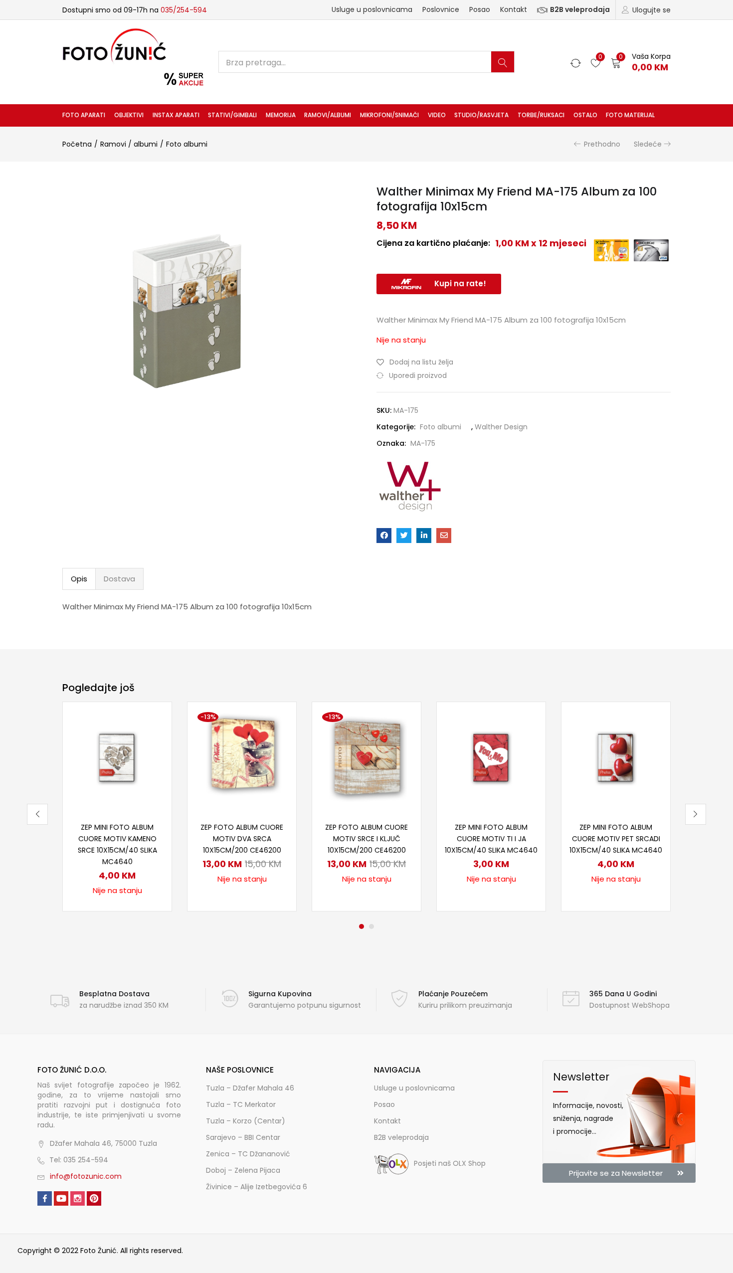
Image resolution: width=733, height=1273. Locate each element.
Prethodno (602, 144)
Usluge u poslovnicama (372, 9)
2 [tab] (371, 926)
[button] (641, 62)
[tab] (79, 579)
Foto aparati (83, 115)
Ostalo (585, 115)
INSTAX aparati (176, 115)
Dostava (119, 578)
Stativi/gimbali (232, 115)
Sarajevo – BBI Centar (243, 1137)
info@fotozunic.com (86, 1176)
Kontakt (513, 9)
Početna (77, 144)
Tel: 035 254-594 (78, 1160)
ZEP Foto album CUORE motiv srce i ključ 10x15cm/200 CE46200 (366, 838)
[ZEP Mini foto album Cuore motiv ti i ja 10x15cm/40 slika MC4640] (491, 756)
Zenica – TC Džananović (248, 1154)
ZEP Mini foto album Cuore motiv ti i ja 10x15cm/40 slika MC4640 (491, 838)
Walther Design (501, 427)
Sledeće (648, 144)
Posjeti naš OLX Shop (450, 1163)
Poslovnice (440, 9)
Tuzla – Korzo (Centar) (245, 1121)
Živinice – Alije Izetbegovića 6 (256, 1187)
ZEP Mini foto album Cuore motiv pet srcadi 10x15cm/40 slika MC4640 (615, 838)
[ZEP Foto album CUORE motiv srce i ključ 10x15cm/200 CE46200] (366, 756)
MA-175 (422, 443)
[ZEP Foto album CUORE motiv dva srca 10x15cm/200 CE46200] (241, 756)
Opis (79, 578)
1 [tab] (361, 926)
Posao (479, 9)
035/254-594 (184, 10)
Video (437, 115)
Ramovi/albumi (327, 115)
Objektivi (129, 115)
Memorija (281, 115)
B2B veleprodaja (580, 9)
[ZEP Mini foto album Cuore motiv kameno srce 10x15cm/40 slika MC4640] (117, 756)
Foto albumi (186, 144)
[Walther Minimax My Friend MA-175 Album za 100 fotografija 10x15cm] (383, 535)
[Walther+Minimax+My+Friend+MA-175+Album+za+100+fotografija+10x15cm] (403, 535)
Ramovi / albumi (129, 144)
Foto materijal (630, 115)
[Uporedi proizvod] (152, 738)
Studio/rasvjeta (481, 115)
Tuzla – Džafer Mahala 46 (250, 1088)
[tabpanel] (117, 806)
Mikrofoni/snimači (389, 115)
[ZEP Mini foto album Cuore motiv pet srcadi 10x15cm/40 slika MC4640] (615, 756)
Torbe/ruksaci (541, 115)
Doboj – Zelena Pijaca (243, 1170)
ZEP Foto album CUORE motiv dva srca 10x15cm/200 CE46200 (241, 838)
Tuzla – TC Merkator (241, 1104)
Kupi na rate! (460, 283)
